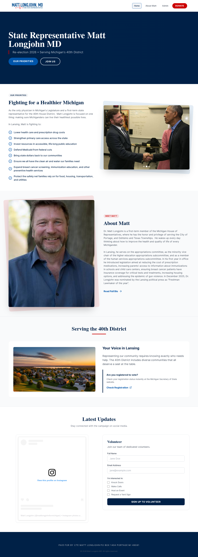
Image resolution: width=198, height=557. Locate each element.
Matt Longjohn (27, 515)
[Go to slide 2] (146, 166)
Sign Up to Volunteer (146, 501)
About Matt (151, 5)
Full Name (112, 453)
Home (137, 5)
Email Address (114, 465)
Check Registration (117, 387)
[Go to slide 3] (149, 166)
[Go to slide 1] (144, 166)
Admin (165, 5)
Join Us (50, 61)
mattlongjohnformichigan (48, 515)
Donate (179, 5)
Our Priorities (23, 61)
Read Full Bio (111, 291)
